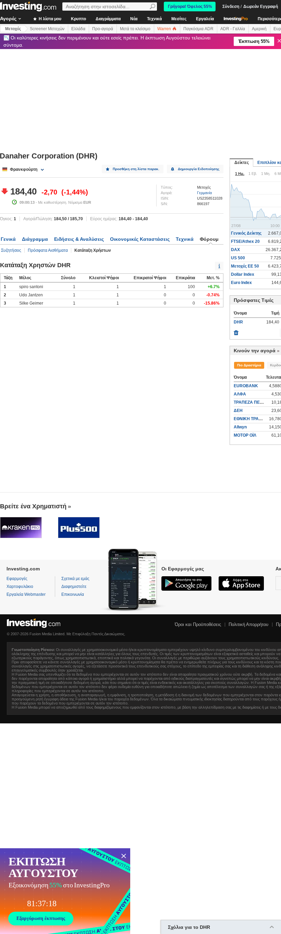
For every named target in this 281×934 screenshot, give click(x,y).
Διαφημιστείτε (73, 586)
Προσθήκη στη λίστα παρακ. (136, 169)
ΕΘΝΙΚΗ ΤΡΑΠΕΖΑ (252, 418)
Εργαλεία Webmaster (26, 594)
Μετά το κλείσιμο (135, 28)
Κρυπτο (78, 18)
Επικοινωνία (72, 594)
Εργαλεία (205, 18)
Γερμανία (204, 193)
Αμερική (259, 28)
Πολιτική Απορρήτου (248, 624)
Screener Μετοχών (47, 28)
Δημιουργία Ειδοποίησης (198, 169)
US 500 (238, 258)
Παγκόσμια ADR (198, 28)
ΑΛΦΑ (240, 394)
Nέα (133, 18)
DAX (235, 249)
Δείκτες (241, 162)
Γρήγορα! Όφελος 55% (190, 6)
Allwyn (240, 427)
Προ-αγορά (102, 28)
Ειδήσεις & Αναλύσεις (79, 239)
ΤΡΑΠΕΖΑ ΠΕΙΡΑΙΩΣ (253, 402)
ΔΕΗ (238, 410)
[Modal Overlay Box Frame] (65, 891)
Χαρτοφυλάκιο (20, 586)
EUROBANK (246, 385)
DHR (238, 322)
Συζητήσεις (11, 250)
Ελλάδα (78, 28)
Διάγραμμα (35, 239)
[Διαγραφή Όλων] (236, 331)
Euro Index (241, 282)
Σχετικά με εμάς (75, 578)
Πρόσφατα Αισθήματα (48, 250)
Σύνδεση (230, 6)
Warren (164, 28)
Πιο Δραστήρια (249, 365)
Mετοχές (13, 28)
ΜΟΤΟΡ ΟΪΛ (245, 435)
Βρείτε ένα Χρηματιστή (33, 506)
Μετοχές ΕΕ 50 (245, 266)
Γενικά (8, 239)
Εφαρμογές (17, 578)
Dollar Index (242, 274)
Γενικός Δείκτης (246, 233)
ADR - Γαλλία (232, 28)
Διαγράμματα (108, 18)
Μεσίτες (178, 18)
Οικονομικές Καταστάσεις (140, 239)
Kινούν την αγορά (255, 350)
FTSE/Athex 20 (245, 241)
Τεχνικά (154, 18)
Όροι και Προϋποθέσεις (198, 624)
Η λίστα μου (49, 18)
